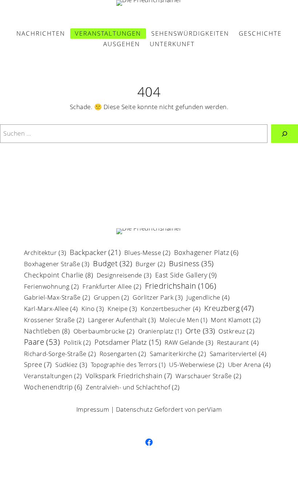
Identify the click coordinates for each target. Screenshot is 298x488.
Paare (42, 342)
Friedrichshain (181, 286)
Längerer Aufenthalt (122, 320)
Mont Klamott (236, 320)
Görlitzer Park (158, 297)
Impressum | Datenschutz (114, 409)
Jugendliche (208, 297)
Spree (38, 365)
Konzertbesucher (171, 309)
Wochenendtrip (53, 387)
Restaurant (238, 343)
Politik (77, 343)
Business (191, 264)
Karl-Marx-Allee (51, 309)
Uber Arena (249, 365)
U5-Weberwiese (196, 365)
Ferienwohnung (51, 287)
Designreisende (124, 275)
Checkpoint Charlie (58, 275)
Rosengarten (123, 354)
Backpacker (95, 253)
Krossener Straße (54, 320)
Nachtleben (47, 331)
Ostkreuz (236, 331)
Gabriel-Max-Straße (57, 298)
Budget (112, 264)
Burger (151, 264)
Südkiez (71, 365)
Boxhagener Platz (206, 253)
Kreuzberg (229, 308)
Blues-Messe (147, 253)
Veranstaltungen (53, 376)
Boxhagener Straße (57, 264)
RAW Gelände (189, 343)
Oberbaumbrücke (104, 331)
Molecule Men (184, 320)
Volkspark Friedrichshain (128, 376)
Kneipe (122, 309)
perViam (209, 409)
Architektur (45, 253)
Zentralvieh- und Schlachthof (133, 387)
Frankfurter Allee (111, 287)
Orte (200, 331)
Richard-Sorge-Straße (60, 354)
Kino (92, 309)
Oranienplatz (160, 331)
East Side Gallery (186, 275)
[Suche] (284, 133)
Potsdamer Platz (127, 343)
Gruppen (111, 298)
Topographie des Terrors (128, 365)
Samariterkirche (178, 354)
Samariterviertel (238, 354)
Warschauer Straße (208, 376)
